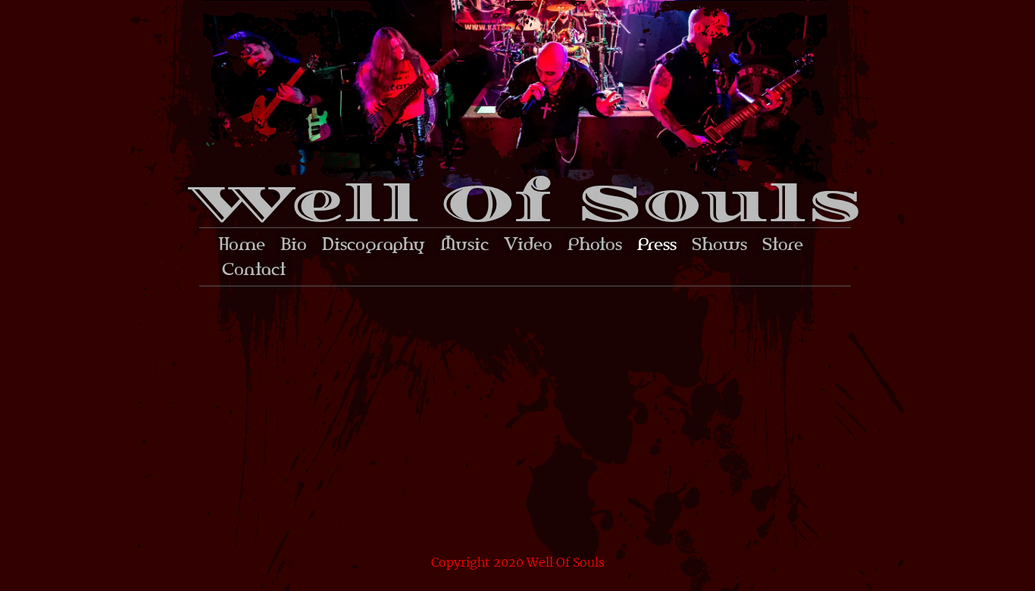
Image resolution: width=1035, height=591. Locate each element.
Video (528, 244)
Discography (373, 244)
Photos (595, 244)
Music (464, 244)
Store (782, 244)
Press (657, 244)
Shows (719, 244)
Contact (254, 269)
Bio (293, 244)
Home (241, 244)
